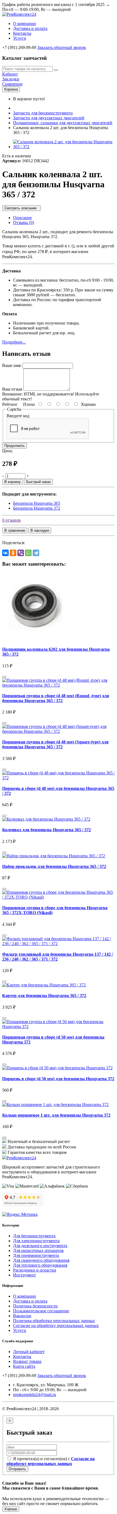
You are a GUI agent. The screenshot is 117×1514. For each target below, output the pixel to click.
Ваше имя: (11, 365)
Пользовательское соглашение (41, 1311)
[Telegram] (36, 553)
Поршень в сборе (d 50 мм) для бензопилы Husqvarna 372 (58, 1078)
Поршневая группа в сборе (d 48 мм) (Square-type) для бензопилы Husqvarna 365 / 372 (55, 744)
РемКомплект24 (21, 1157)
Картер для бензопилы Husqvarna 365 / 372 (44, 995)
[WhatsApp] (28, 553)
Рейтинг (10, 404)
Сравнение (12, 84)
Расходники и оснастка (34, 1270)
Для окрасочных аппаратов (38, 1250)
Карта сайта (24, 1366)
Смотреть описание (21, 208)
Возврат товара (27, 1361)
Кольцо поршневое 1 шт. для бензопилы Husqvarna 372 (56, 1115)
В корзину (12, 482)
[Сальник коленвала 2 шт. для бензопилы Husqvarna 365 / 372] (64, 146)
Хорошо (10, 1509)
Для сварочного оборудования (41, 1260)
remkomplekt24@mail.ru (34, 1394)
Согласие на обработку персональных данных (56, 1325)
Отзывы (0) (23, 222)
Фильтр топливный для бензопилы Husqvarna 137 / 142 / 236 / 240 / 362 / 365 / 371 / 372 (57, 956)
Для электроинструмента (36, 1240)
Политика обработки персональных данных (54, 1320)
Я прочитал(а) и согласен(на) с (51, 1461)
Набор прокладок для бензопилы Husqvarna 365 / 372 (54, 866)
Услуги (19, 38)
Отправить (17, 1469)
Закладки (10, 79)
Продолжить (14, 446)
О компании (24, 23)
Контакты (22, 33)
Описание (22, 217)
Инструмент (24, 1275)
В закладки (39, 530)
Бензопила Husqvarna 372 (36, 508)
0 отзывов (11, 520)
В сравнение (14, 530)
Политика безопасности (35, 1306)
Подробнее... (14, 342)
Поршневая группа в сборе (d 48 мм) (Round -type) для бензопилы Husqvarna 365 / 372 (55, 698)
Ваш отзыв (12, 389)
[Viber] (20, 553)
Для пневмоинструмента (36, 1255)
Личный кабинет (29, 1351)
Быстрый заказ (38, 482)
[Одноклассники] (13, 553)
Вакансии (22, 1315)
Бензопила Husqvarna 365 (36, 503)
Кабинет (10, 74)
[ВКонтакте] (5, 553)
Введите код (18, 415)
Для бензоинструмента (34, 1235)
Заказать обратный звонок (61, 47)
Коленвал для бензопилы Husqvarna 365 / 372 (46, 829)
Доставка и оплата (30, 28)
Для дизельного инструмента (40, 1245)
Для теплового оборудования (40, 1265)
